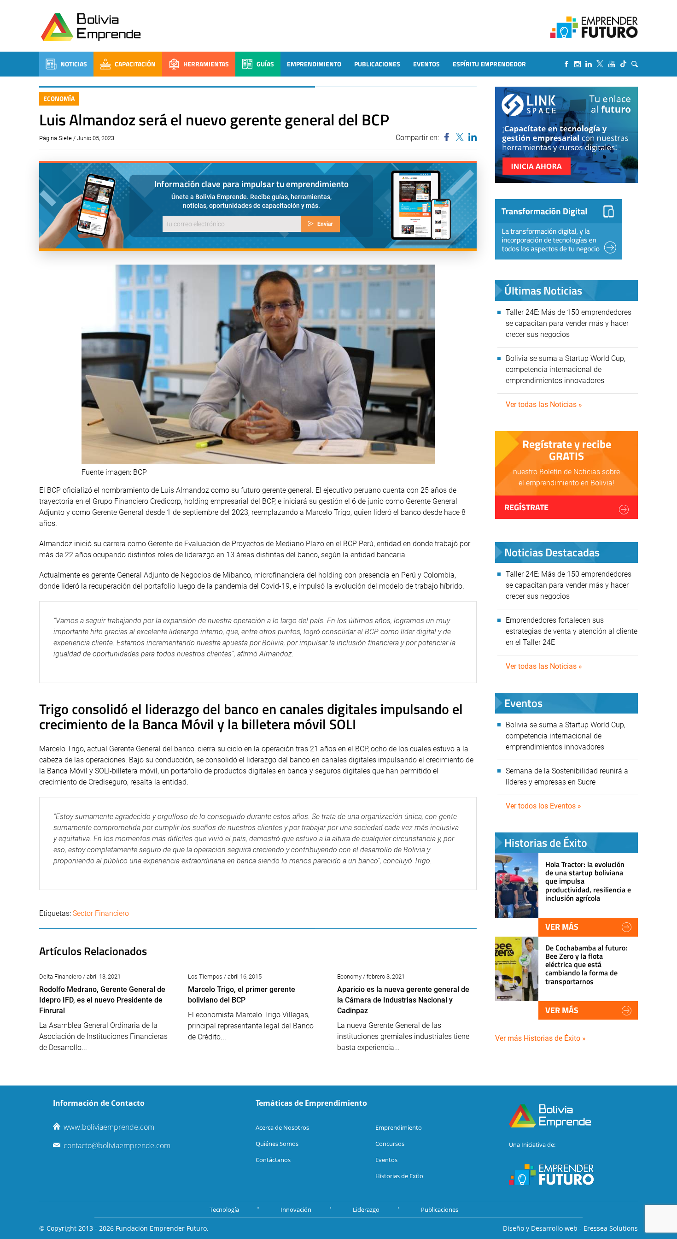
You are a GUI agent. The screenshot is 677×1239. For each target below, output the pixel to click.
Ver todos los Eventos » (543, 806)
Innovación (295, 1209)
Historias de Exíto (399, 1176)
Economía (59, 98)
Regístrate (526, 507)
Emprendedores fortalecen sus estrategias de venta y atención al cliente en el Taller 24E (571, 631)
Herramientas (206, 64)
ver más (561, 926)
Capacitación (135, 64)
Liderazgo (366, 1209)
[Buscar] (634, 64)
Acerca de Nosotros (282, 1127)
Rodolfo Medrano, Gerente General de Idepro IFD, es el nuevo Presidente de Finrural (102, 1000)
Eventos (426, 64)
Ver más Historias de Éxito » (540, 1038)
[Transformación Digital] (558, 229)
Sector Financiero (101, 913)
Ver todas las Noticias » (544, 404)
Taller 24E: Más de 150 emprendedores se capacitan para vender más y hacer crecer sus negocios (568, 323)
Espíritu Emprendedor (489, 64)
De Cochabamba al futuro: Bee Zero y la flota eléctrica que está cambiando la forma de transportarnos (586, 964)
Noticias (73, 64)
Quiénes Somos (277, 1143)
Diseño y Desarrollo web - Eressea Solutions (570, 1228)
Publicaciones (377, 64)
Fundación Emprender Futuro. (162, 1228)
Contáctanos (273, 1160)
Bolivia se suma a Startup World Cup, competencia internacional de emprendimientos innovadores (565, 369)
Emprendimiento (314, 64)
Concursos (389, 1143)
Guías (265, 64)
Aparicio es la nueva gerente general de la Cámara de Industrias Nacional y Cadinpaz (403, 1000)
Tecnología (224, 1209)
